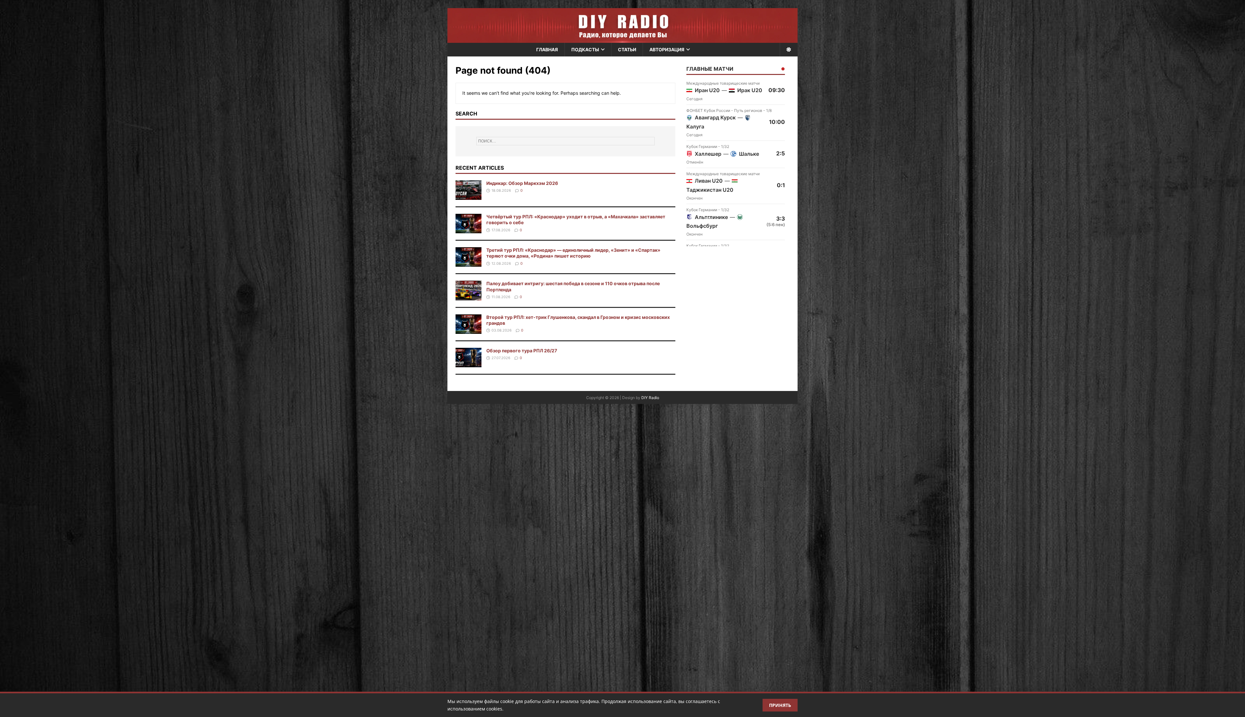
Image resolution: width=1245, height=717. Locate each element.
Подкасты (585, 49)
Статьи (627, 49)
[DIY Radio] (622, 25)
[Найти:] (565, 141)
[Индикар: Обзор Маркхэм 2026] (468, 196)
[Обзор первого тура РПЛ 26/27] (468, 363)
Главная (547, 49)
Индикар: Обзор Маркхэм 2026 (522, 183)
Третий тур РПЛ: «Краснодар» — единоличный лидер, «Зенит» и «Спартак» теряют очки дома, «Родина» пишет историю (573, 253)
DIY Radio (650, 397)
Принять (780, 705)
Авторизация (666, 49)
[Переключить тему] (789, 49)
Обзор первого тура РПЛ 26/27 (521, 350)
